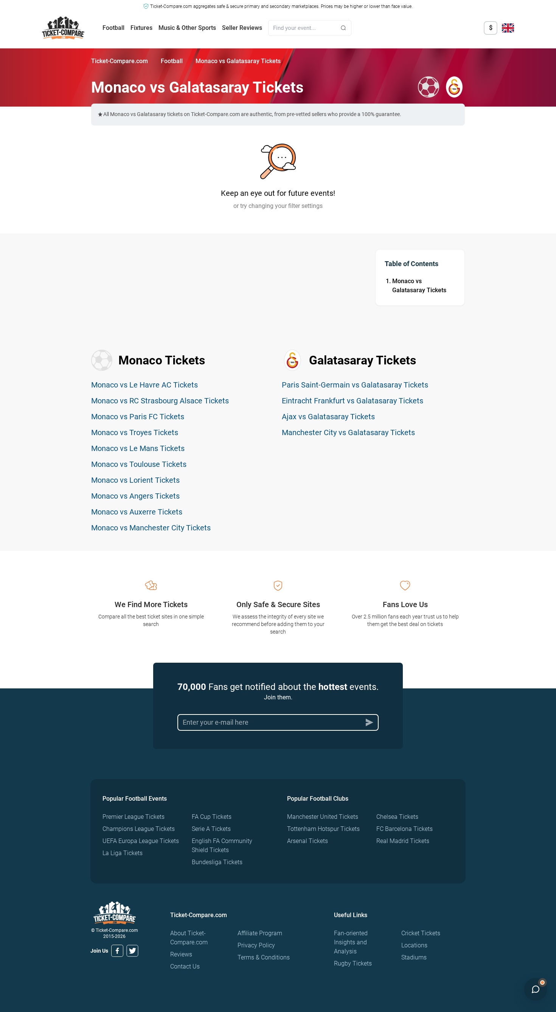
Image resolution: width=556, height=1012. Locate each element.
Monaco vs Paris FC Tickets (137, 416)
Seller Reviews (242, 27)
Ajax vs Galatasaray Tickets (328, 416)
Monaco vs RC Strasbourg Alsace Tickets (160, 400)
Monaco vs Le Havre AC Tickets (144, 384)
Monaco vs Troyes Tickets (134, 432)
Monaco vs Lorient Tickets (135, 480)
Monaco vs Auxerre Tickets (136, 511)
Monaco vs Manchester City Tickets (151, 527)
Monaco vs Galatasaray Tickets (419, 285)
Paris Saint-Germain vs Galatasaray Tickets (355, 384)
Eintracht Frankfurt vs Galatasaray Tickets (352, 400)
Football (113, 27)
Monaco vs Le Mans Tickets (138, 448)
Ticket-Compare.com (119, 61)
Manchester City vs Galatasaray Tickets (348, 432)
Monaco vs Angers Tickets (135, 496)
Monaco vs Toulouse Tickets (138, 464)
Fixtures (141, 27)
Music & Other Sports (187, 27)
